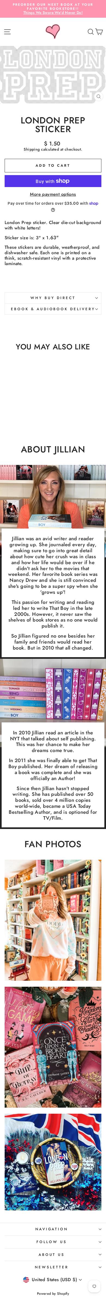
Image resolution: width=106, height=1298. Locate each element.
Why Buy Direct (53, 297)
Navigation (51, 1229)
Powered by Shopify (53, 1293)
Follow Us (51, 1241)
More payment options (53, 194)
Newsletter (51, 1267)
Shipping (32, 149)
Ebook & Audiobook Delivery (53, 309)
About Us (52, 1254)
